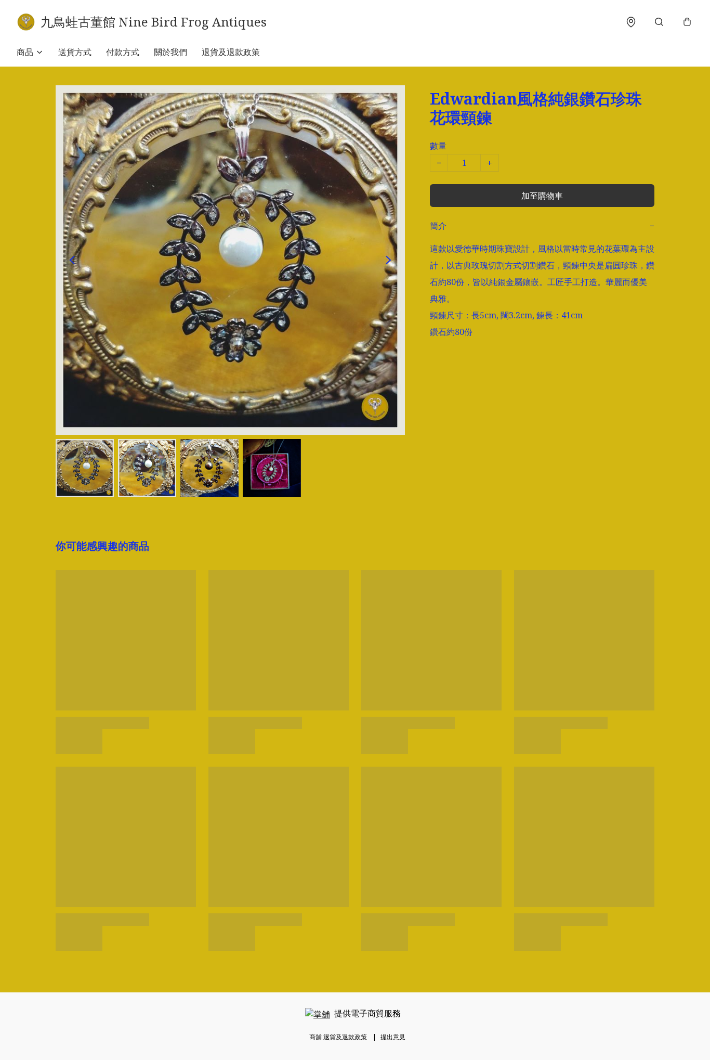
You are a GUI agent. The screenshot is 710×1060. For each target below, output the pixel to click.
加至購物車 (542, 195)
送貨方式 (74, 52)
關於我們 (170, 52)
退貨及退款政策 (231, 52)
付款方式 (122, 52)
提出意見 (392, 1036)
